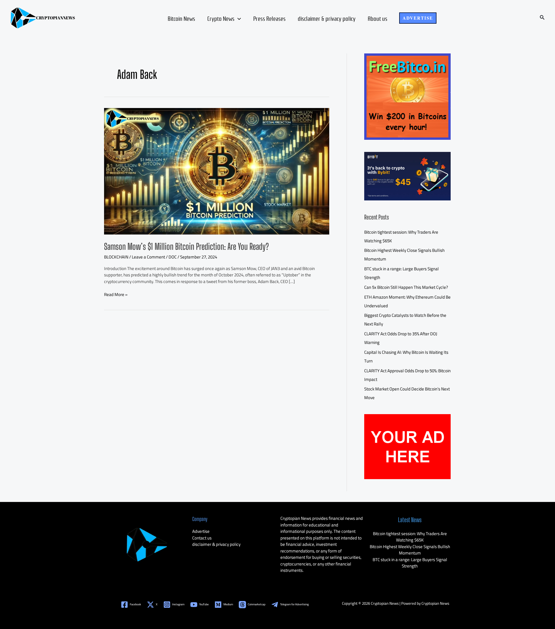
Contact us (202, 538)
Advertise (201, 531)
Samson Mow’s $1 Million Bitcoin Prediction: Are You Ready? (186, 246)
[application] (237, 18)
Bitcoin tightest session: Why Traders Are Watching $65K (410, 536)
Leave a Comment (148, 257)
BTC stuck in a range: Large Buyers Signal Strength (410, 562)
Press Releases (269, 18)
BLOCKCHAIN (116, 257)
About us (377, 18)
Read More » (115, 294)
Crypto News (220, 18)
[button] (417, 18)
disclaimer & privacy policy (327, 18)
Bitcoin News (181, 18)
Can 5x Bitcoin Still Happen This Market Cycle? (406, 287)
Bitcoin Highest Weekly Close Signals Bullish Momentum (410, 549)
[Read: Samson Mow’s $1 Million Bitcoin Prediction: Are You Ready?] (216, 170)
